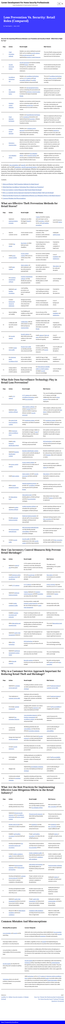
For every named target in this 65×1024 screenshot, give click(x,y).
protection (43, 936)
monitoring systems (30, 420)
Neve (2, 1022)
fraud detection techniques (33, 114)
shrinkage (26, 688)
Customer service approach (11, 131)
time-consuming (47, 519)
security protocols (13, 739)
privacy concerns (52, 78)
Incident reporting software (29, 506)
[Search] (62, 3)
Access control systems (28, 462)
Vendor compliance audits (35, 853)
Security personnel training (11, 66)
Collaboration (24, 321)
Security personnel (24, 62)
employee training (55, 685)
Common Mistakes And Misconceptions (14, 198)
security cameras (35, 53)
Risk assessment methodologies (30, 527)
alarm (36, 432)
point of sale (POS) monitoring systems (13, 422)
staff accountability (55, 706)
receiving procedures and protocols (13, 615)
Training (38, 217)
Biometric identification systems (30, 451)
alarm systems (15, 476)
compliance (11, 914)
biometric (48, 455)
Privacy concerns (51, 584)
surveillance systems (29, 719)
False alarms (56, 266)
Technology (6, 979)
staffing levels (56, 234)
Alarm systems (24, 265)
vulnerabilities (25, 531)
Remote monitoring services (29, 483)
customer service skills (52, 688)
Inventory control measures (11, 105)
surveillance (32, 485)
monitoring (26, 117)
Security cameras (25, 334)
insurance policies (32, 155)
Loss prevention (7, 933)
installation (55, 256)
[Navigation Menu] (59, 3)
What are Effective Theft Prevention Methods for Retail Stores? (21, 184)
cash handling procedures (13, 291)
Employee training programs (29, 516)
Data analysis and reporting (36, 864)
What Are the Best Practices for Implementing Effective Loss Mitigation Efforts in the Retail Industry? (31, 195)
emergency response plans (33, 92)
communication (52, 901)
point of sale (16, 824)
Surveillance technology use (12, 79)
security (23, 165)
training (60, 222)
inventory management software (12, 279)
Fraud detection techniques (11, 119)
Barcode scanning (28, 660)
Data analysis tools (27, 495)
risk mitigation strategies (37, 766)
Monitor (11, 824)
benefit (44, 941)
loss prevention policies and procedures (16, 845)
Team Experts (8, 26)
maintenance (56, 258)
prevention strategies (34, 731)
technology (31, 976)
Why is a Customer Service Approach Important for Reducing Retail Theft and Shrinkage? (28, 192)
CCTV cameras (27, 78)
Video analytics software (28, 406)
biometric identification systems (14, 454)
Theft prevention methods (11, 54)
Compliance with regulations (36, 910)
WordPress (15, 1022)
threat (28, 221)
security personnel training (29, 167)
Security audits (26, 539)
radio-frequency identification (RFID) (14, 443)
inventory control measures (33, 57)
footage (28, 409)
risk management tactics (32, 87)
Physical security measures (35, 814)
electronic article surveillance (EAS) (13, 433)
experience (56, 130)
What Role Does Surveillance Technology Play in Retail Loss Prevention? (23, 187)
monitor (34, 80)
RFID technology (47, 441)
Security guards (6, 963)
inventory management (29, 717)
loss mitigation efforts (37, 807)
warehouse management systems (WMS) (14, 653)
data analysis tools (57, 623)
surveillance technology (32, 76)
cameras (41, 335)
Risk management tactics (12, 92)
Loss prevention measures (30, 715)
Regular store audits (26, 346)
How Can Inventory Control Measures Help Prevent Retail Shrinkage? (22, 190)
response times (25, 327)
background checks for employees (12, 303)
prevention (32, 119)
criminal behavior (55, 962)
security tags (30, 105)
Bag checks (24, 243)
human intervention (52, 980)
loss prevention (13, 165)
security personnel (27, 55)
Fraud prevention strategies (55, 865)
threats (26, 64)
